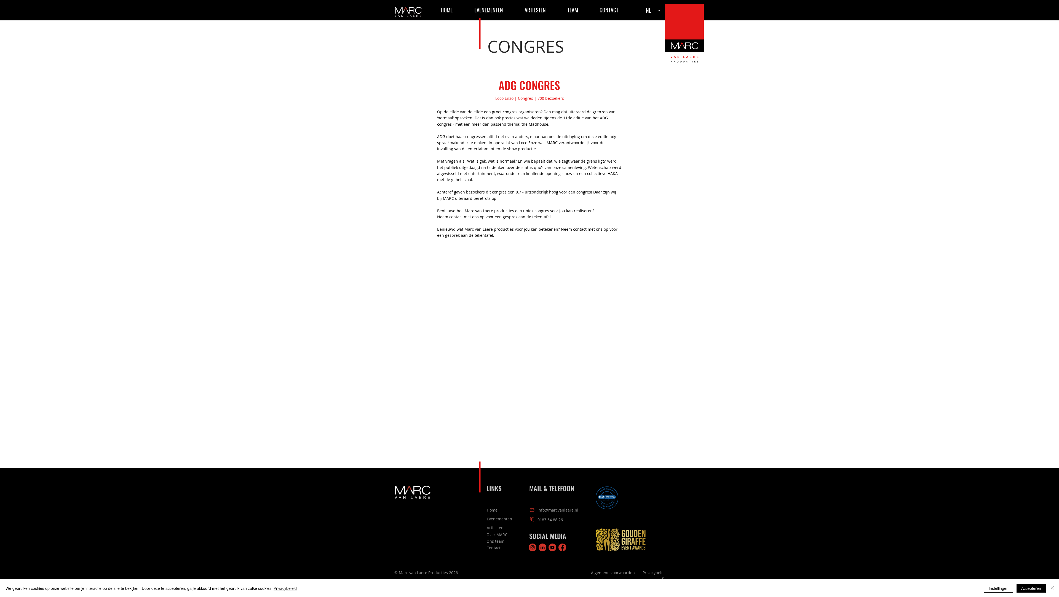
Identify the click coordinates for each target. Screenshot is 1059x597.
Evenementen (499, 518)
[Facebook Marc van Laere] (562, 547)
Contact (493, 547)
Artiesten (495, 527)
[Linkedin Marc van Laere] (542, 547)
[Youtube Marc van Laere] (552, 547)
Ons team (495, 541)
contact (580, 229)
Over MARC (496, 534)
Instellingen (999, 588)
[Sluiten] (1052, 588)
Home (492, 510)
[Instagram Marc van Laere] (532, 547)
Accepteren (1031, 588)
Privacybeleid (285, 588)
